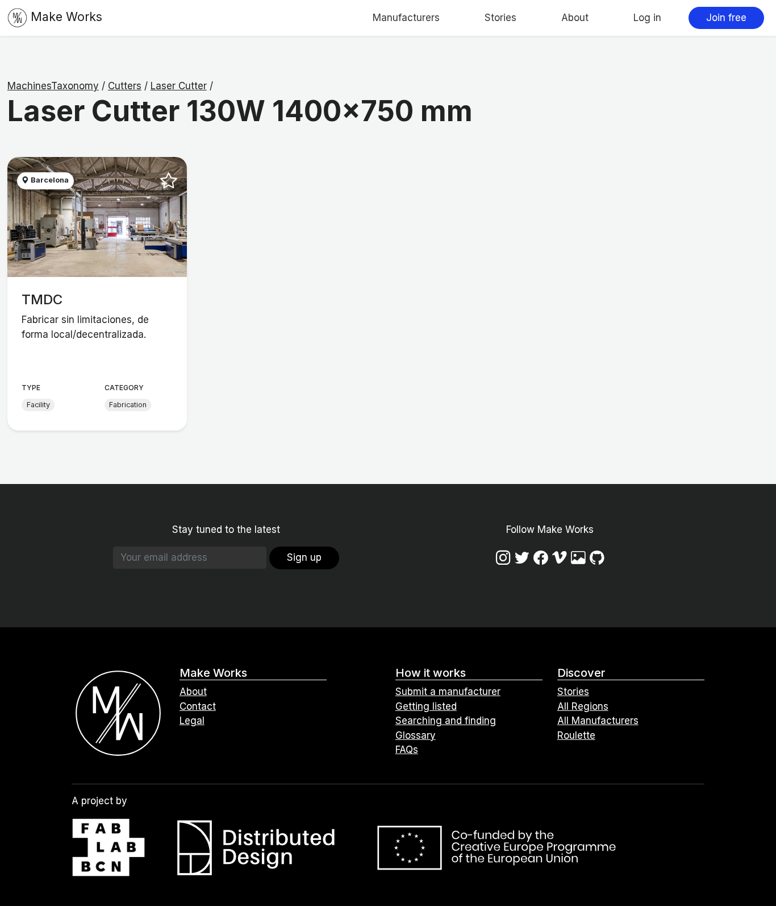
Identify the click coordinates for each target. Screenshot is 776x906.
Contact (198, 706)
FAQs (406, 749)
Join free (726, 17)
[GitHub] (597, 557)
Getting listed (426, 706)
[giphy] (578, 557)
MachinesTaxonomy (53, 86)
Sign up (304, 557)
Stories (500, 17)
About (575, 17)
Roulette (576, 735)
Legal (192, 720)
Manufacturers (406, 17)
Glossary (415, 735)
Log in (647, 17)
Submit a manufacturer (447, 691)
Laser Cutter (179, 86)
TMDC (42, 299)
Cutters (124, 86)
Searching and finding (445, 720)
